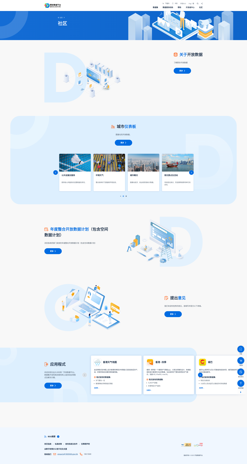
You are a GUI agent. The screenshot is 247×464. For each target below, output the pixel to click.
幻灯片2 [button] (123, 196)
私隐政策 (58, 444)
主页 (61, 17)
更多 (181, 71)
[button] (123, 436)
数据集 (155, 7)
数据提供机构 (168, 7)
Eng (190, 3)
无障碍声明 (85, 444)
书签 (176, 3)
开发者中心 (190, 7)
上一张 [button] (55, 172)
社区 (201, 7)
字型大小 (183, 3)
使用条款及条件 (71, 444)
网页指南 (47, 444)
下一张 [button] (191, 172)
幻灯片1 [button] (120, 196)
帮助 (179, 7)
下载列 (167, 3)
